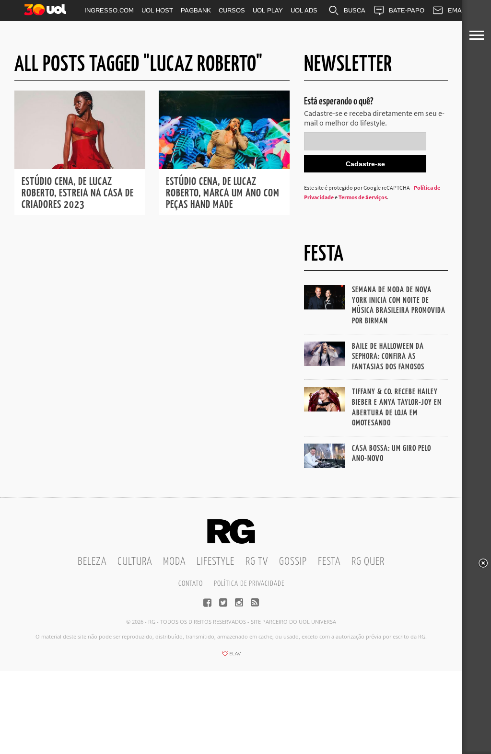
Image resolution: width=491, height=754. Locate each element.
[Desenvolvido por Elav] (231, 656)
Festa (329, 561)
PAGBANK (196, 10)
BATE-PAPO (406, 10)
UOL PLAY (268, 10)
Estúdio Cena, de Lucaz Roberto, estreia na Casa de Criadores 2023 (78, 193)
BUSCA (354, 10)
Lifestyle (215, 561)
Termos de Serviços (363, 197)
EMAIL (457, 10)
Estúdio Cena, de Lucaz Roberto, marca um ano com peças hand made (223, 193)
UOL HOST (157, 10)
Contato (190, 583)
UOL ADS (304, 10)
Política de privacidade (249, 583)
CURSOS (232, 10)
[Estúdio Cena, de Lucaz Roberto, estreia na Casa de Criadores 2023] (79, 166)
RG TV (257, 561)
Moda (174, 561)
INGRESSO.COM (109, 10)
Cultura (134, 561)
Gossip (293, 561)
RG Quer (368, 561)
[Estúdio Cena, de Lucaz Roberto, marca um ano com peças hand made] (224, 166)
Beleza (92, 561)
